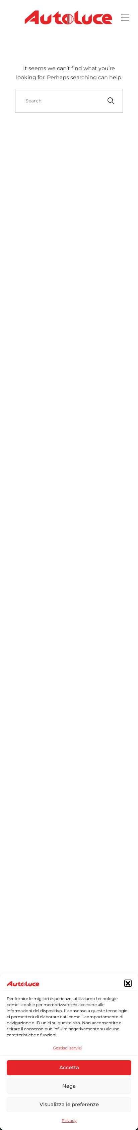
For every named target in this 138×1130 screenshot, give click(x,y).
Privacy (69, 1120)
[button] (128, 983)
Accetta (69, 1067)
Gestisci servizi (67, 1047)
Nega (69, 1086)
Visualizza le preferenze (69, 1104)
